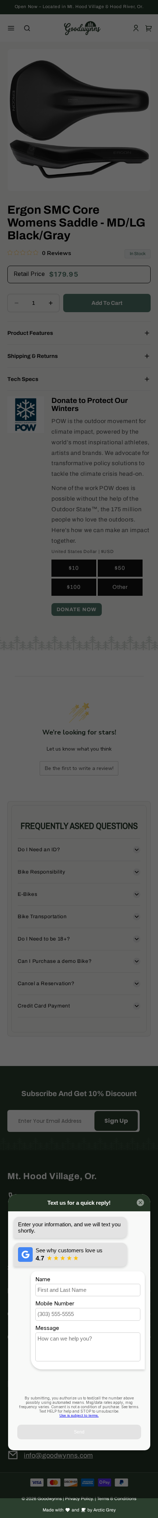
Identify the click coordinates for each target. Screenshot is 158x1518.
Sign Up (116, 1121)
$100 (74, 587)
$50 (120, 568)
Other (120, 587)
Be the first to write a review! (79, 768)
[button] (11, 28)
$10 (74, 568)
